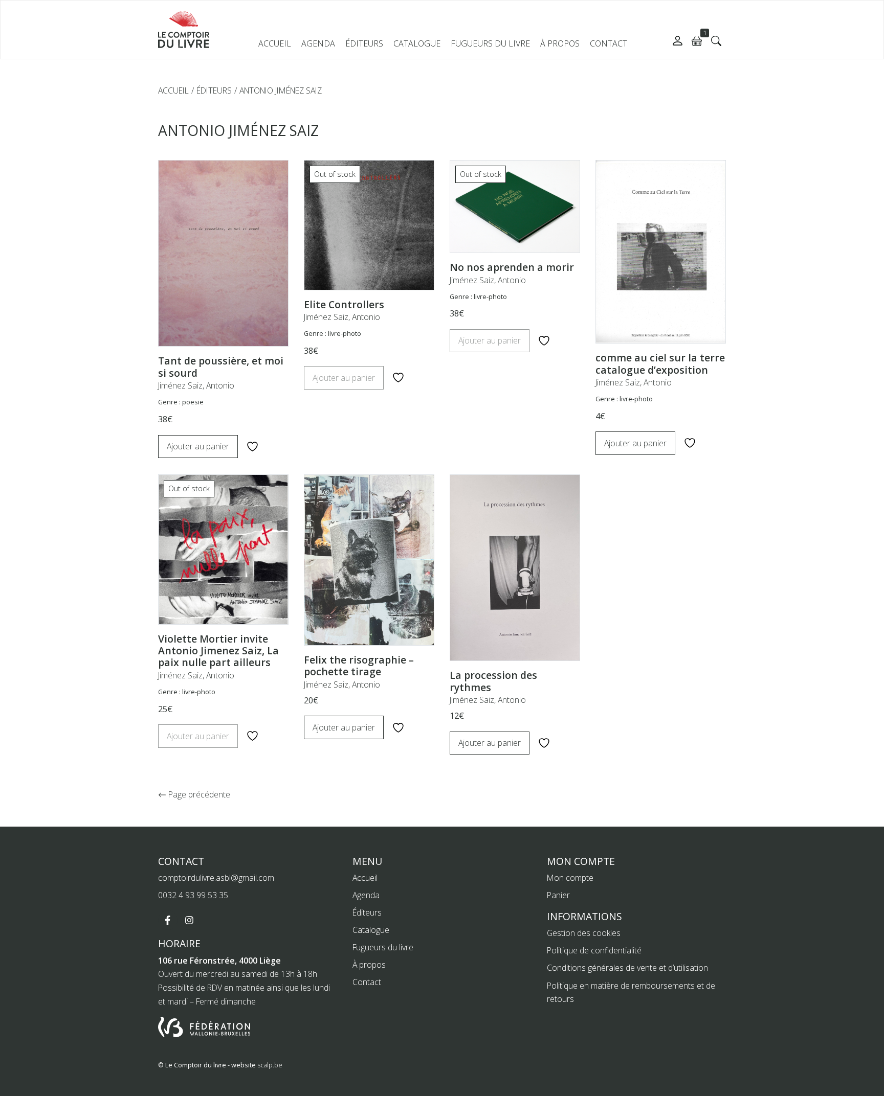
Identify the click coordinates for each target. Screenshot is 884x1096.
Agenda (318, 43)
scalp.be (269, 1064)
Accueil (274, 43)
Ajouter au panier (198, 446)
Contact (608, 43)
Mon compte (570, 877)
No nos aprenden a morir (512, 267)
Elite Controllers (344, 304)
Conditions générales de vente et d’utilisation (627, 967)
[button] (716, 41)
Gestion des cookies (584, 933)
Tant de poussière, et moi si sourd (220, 366)
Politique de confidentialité (594, 950)
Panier (558, 895)
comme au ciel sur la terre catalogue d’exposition (660, 363)
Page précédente (198, 794)
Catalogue (416, 43)
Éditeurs (364, 43)
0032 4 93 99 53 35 (193, 895)
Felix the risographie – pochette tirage (359, 665)
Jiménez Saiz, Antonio (196, 385)
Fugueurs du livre (490, 43)
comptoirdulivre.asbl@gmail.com (216, 877)
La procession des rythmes (493, 681)
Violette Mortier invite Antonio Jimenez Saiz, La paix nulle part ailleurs (218, 651)
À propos (560, 43)
